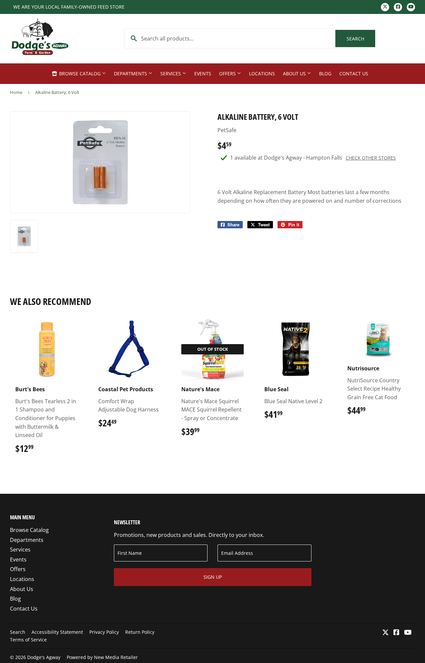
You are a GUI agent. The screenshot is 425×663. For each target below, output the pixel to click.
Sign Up (213, 577)
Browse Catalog (80, 73)
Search (361, 39)
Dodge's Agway (43, 657)
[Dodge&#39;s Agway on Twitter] (385, 632)
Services (171, 73)
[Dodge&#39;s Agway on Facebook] (396, 632)
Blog (325, 73)
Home (16, 92)
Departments (131, 73)
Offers (228, 73)
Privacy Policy (104, 632)
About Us (295, 73)
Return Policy (139, 632)
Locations (262, 73)
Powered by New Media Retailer (102, 657)
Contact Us (353, 73)
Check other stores (371, 158)
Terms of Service (28, 639)
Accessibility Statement (57, 632)
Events (202, 73)
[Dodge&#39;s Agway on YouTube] (408, 632)
